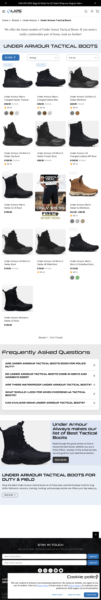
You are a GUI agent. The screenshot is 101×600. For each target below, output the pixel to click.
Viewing (32, 57)
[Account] (92, 11)
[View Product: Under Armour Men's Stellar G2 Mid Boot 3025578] (83, 185)
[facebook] (40, 570)
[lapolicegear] (14, 11)
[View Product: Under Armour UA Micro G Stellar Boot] (17, 242)
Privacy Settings (74, 586)
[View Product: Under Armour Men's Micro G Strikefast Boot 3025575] (83, 242)
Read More (61, 459)
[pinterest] (56, 570)
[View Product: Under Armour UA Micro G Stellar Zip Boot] (17, 134)
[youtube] (61, 570)
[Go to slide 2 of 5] (6, 3)
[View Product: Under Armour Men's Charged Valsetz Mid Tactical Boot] (50, 77)
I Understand (91, 595)
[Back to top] (96, 535)
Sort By (72, 58)
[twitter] (50, 570)
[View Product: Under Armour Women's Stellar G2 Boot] (17, 298)
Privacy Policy (42, 586)
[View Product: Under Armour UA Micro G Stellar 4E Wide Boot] (50, 242)
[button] (6, 113)
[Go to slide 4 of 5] (95, 3)
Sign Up (93, 556)
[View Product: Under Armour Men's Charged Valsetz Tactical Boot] (17, 77)
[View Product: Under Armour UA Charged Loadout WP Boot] (83, 134)
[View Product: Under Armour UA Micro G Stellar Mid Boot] (83, 77)
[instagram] (45, 570)
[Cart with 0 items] (97, 11)
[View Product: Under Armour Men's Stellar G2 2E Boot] (17, 185)
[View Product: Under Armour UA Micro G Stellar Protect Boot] (50, 134)
